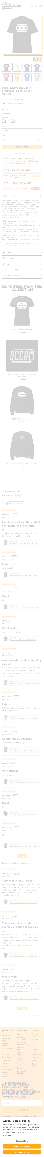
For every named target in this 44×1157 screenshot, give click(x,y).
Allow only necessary (22, 1146)
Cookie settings (22, 1141)
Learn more (7, 1135)
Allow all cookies (22, 1152)
